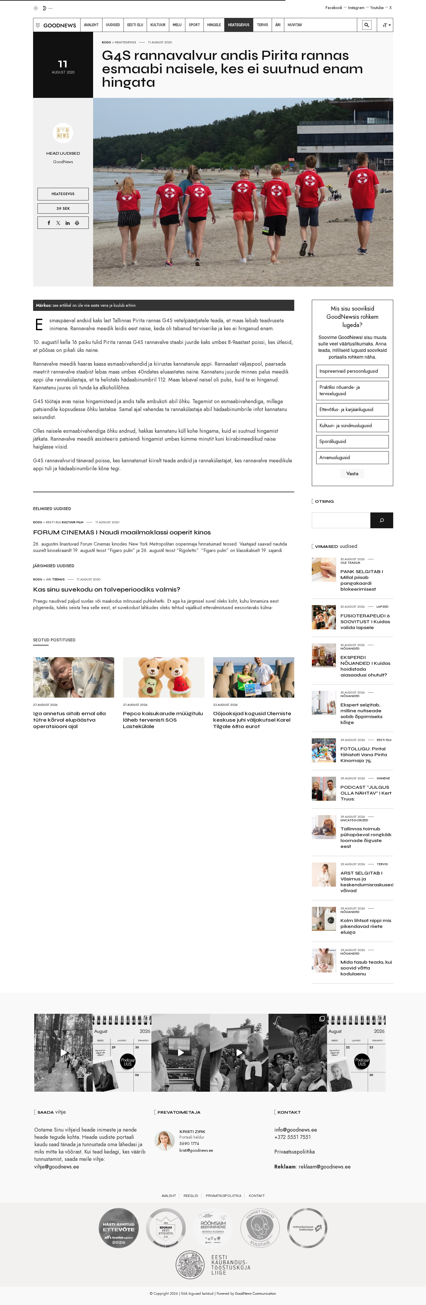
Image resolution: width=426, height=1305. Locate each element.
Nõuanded (350, 648)
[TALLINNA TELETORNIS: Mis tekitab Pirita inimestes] (180, 1053)
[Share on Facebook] (49, 222)
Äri (48, 579)
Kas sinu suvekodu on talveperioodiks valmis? (106, 589)
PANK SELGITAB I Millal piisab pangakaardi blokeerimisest (362, 580)
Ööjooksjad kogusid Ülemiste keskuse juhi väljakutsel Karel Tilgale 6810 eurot (252, 720)
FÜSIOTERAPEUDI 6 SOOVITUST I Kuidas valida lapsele (365, 621)
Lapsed (383, 606)
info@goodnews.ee (295, 1130)
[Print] (77, 222)
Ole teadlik (350, 562)
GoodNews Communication (255, 1293)
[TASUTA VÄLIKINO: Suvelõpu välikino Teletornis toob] (297, 1053)
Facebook (334, 8)
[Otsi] (381, 520)
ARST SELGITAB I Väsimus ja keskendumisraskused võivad (367, 881)
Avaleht (169, 1196)
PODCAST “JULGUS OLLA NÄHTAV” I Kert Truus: (366, 793)
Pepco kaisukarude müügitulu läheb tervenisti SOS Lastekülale (163, 720)
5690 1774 (189, 1143)
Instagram (356, 8)
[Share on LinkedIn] (67, 222)
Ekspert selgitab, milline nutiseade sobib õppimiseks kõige (361, 713)
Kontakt (257, 1196)
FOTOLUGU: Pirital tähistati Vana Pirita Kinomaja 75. (364, 754)
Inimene (383, 778)
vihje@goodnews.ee (56, 1167)
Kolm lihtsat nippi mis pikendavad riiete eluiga (366, 926)
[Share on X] (58, 222)
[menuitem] (91, 25)
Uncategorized (354, 820)
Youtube (377, 8)
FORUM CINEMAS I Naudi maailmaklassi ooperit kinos (122, 532)
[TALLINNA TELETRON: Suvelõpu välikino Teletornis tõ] (239, 1053)
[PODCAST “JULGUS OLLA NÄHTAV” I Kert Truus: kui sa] (122, 1053)
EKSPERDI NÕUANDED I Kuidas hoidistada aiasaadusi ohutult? (365, 666)
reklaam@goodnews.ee (325, 1167)
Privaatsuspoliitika (294, 1152)
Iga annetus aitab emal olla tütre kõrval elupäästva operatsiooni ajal (69, 720)
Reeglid (191, 1196)
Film (79, 522)
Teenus (58, 579)
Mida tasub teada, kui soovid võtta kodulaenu (366, 968)
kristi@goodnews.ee (196, 1150)
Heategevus (125, 42)
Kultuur (69, 522)
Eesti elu (53, 522)
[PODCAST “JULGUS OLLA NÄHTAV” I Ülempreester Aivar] (356, 1053)
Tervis (382, 864)
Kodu (106, 42)
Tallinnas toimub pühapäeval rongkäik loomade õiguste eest (366, 837)
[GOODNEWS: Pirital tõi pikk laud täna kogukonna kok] (63, 1053)
